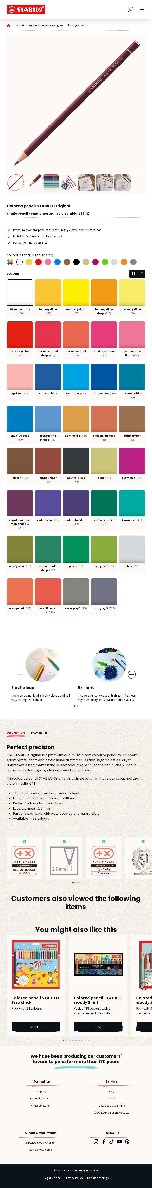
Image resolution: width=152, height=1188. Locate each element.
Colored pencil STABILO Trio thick (35, 1000)
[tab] (19, 732)
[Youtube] (119, 1141)
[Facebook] (104, 1141)
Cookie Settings (98, 1178)
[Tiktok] (111, 1141)
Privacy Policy (74, 1178)
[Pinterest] (127, 1141)
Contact (111, 1098)
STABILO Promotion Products (111, 1112)
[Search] (130, 9)
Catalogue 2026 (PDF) (112, 1105)
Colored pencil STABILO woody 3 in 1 (98, 1000)
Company (40, 1091)
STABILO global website (40, 1142)
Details (35, 1027)
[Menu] (142, 9)
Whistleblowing (40, 1105)
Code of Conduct (40, 1098)
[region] (76, 114)
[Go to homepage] (26, 9)
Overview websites (40, 1149)
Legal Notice (52, 1178)
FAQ (111, 1091)
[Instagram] (96, 1141)
